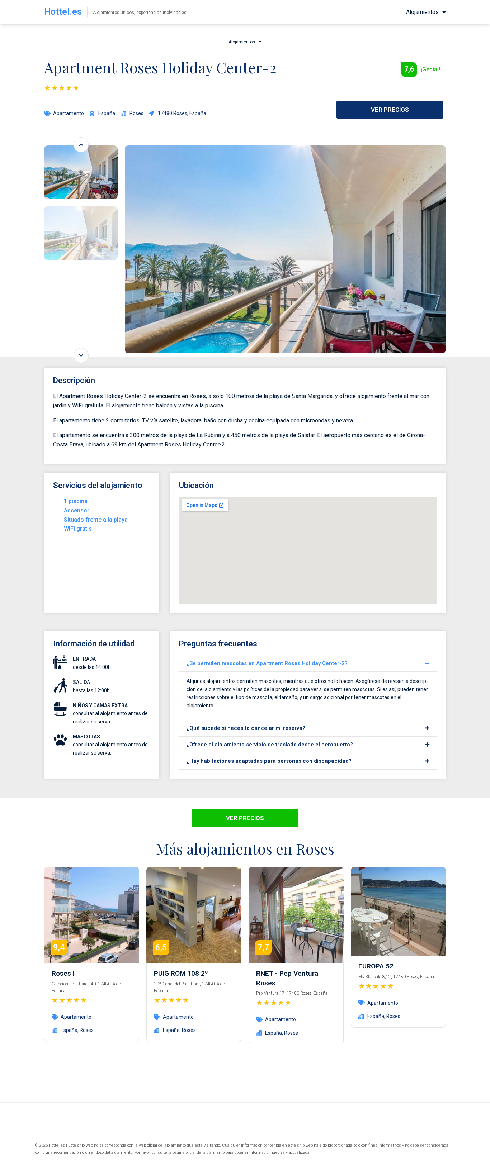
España (69, 1030)
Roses (87, 1030)
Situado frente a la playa (96, 519)
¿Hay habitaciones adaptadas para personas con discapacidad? (269, 761)
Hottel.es (63, 11)
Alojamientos (422, 12)
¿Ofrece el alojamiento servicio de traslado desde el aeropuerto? (270, 744)
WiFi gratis (78, 528)
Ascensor (76, 510)
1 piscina (76, 501)
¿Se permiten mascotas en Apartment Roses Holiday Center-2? (267, 663)
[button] (308, 663)
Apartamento (68, 113)
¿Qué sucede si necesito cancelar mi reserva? (246, 728)
